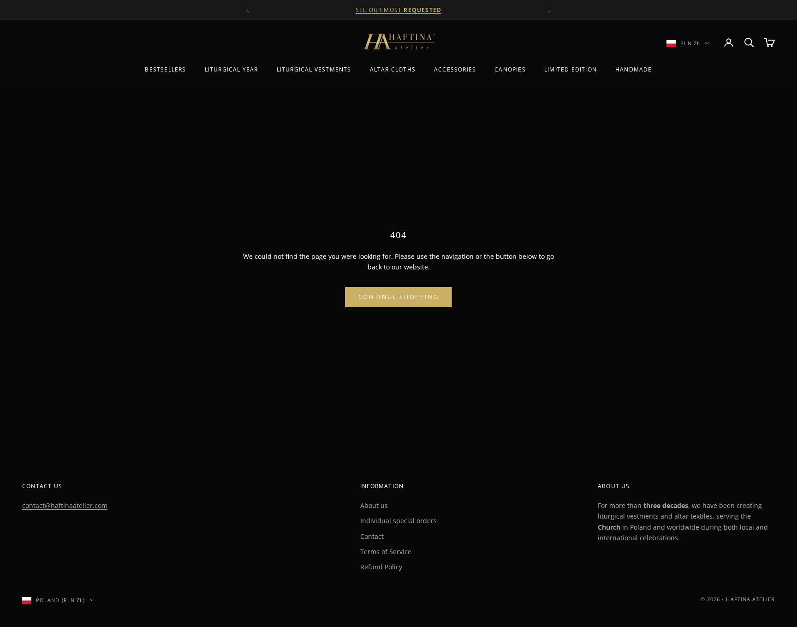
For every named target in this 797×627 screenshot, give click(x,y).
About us (374, 505)
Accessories (455, 69)
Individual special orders (398, 520)
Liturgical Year (231, 69)
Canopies (510, 69)
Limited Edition (570, 69)
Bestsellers (165, 69)
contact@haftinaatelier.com (64, 505)
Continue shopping (398, 297)
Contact (372, 536)
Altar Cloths (393, 69)
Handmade (633, 69)
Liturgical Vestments (314, 69)
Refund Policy (381, 566)
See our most (398, 10)
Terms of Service (385, 551)
